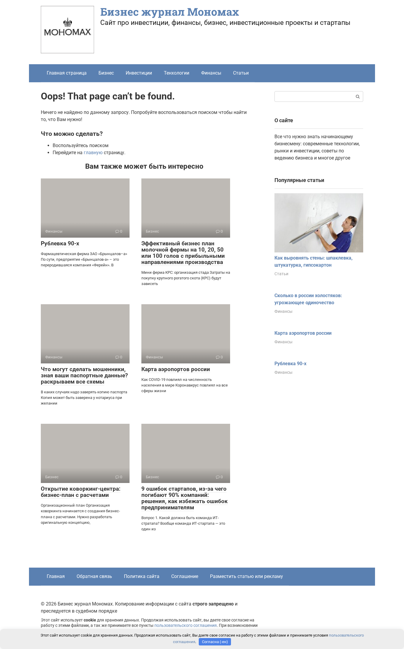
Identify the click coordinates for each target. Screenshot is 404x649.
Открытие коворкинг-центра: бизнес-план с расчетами (80, 491)
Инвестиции (139, 73)
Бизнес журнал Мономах (169, 11)
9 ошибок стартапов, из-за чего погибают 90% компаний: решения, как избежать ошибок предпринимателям (184, 498)
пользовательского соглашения (185, 625)
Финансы (211, 73)
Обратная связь (94, 576)
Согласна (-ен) (215, 642)
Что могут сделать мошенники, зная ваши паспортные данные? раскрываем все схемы (84, 375)
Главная (56, 576)
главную (93, 152)
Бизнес (106, 73)
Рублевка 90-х (60, 243)
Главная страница (67, 73)
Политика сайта (141, 576)
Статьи (241, 73)
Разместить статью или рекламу (246, 576)
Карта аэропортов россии (175, 369)
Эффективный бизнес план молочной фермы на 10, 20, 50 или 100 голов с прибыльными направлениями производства (183, 252)
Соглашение (184, 576)
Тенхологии (176, 73)
